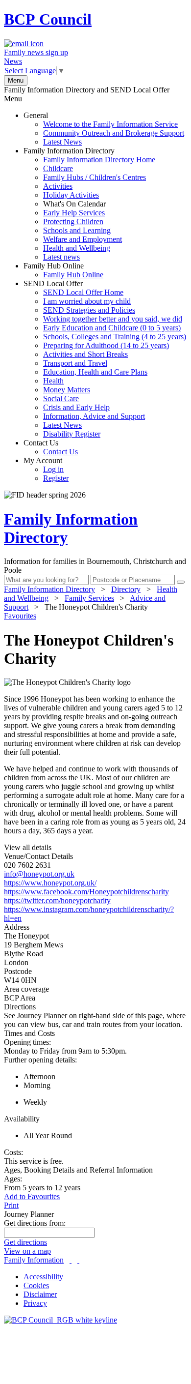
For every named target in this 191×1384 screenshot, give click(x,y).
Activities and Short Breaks (85, 354)
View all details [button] (27, 847)
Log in (53, 469)
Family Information (34, 1260)
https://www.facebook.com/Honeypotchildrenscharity (86, 891)
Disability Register (71, 434)
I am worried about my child (87, 301)
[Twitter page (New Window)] (71, 1260)
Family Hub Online (63, 270)
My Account (46, 469)
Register (56, 478)
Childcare (58, 168)
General (104, 128)
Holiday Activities (71, 195)
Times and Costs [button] (29, 1033)
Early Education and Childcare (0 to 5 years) (112, 328)
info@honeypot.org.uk (39, 874)
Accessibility (43, 1276)
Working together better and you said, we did (112, 319)
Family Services (89, 598)
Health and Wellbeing (76, 248)
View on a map (27, 1251)
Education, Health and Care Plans (95, 372)
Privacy (35, 1303)
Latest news (61, 257)
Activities (57, 186)
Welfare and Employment (82, 239)
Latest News (62, 142)
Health (53, 381)
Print (11, 1205)
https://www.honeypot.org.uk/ (50, 883)
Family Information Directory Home (99, 159)
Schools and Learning (77, 230)
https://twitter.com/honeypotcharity (57, 900)
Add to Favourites (32, 1196)
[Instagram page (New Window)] (78, 1260)
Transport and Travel (75, 363)
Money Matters (66, 389)
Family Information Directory (89, 204)
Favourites (20, 616)
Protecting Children (73, 221)
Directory (126, 589)
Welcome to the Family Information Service (110, 124)
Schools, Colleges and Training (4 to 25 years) (114, 336)
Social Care (61, 398)
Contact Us (51, 447)
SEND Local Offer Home (83, 292)
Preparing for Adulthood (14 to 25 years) (106, 345)
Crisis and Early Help (76, 407)
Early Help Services (74, 212)
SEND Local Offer (105, 358)
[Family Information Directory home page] (60, 1320)
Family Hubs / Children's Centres (94, 177)
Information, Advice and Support (94, 416)
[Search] (181, 582)
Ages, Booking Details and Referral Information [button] (78, 1170)
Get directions (25, 1242)
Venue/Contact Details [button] (38, 856)
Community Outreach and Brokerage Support (113, 133)
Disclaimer (40, 1294)
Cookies (36, 1285)
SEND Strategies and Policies (89, 310)
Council (48, 19)
